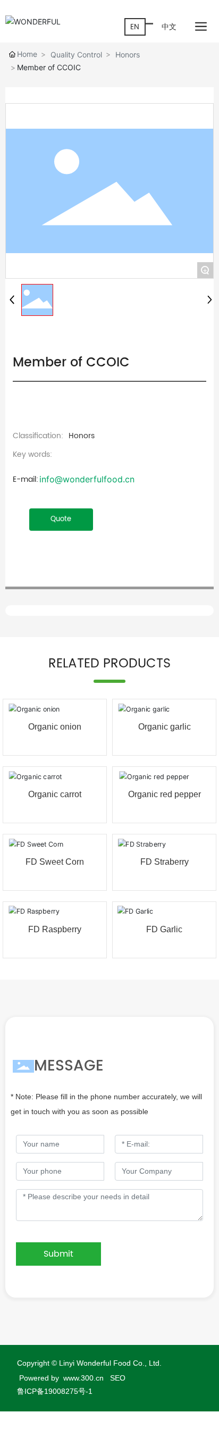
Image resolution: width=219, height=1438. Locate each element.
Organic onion (54, 726)
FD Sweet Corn (55, 861)
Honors (127, 54)
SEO (117, 1378)
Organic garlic (164, 726)
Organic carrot (54, 794)
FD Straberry (164, 861)
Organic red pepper (164, 794)
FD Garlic (164, 929)
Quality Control (76, 54)
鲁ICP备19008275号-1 (54, 1391)
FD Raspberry (54, 929)
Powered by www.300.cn (62, 1378)
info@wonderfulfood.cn (86, 479)
